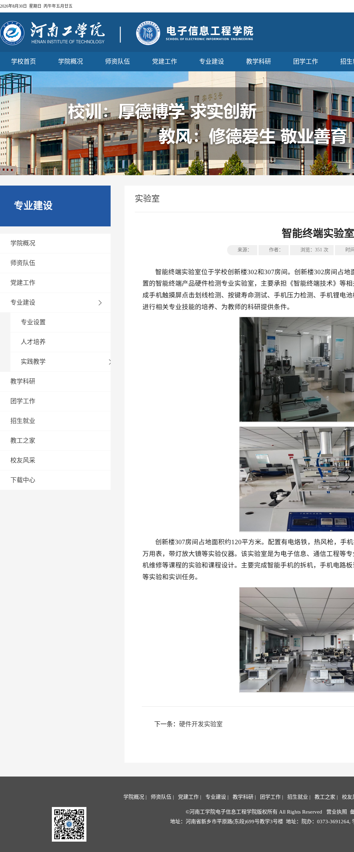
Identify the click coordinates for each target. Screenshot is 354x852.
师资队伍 (117, 61)
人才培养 (33, 342)
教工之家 (22, 440)
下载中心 (22, 480)
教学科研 (258, 61)
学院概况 (70, 61)
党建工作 (164, 61)
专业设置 (33, 322)
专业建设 (211, 61)
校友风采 (22, 460)
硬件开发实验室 (201, 724)
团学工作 (305, 61)
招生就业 (22, 421)
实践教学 (33, 361)
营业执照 (336, 812)
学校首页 (23, 61)
